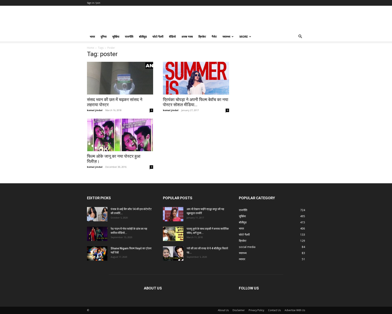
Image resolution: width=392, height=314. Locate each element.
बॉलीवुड (143, 36)
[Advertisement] (272, 77)
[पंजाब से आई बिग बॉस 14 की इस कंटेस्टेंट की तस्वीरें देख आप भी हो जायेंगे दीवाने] (97, 214)
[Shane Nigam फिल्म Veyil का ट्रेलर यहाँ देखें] (97, 253)
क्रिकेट (202, 36)
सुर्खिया (115, 36)
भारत (92, 36)
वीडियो (172, 36)
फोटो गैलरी (158, 36)
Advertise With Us (295, 310)
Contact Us (274, 310)
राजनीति (129, 36)
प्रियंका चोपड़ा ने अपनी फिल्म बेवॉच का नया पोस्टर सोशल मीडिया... (195, 102)
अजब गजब (187, 36)
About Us (223, 310)
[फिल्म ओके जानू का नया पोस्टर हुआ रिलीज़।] (120, 134)
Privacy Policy (256, 310)
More (243, 36)
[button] (300, 37)
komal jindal (94, 110)
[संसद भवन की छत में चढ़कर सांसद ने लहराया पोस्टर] (120, 78)
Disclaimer (239, 310)
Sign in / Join (93, 2)
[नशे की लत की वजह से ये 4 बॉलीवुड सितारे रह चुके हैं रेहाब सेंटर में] (173, 253)
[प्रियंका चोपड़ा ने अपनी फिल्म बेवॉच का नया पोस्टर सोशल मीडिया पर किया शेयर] (196, 78)
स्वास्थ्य (226, 36)
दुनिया (104, 36)
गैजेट (214, 36)
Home (90, 48)
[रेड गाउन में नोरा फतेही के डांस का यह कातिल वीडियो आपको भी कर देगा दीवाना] (97, 234)
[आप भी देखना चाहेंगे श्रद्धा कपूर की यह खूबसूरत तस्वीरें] (173, 214)
